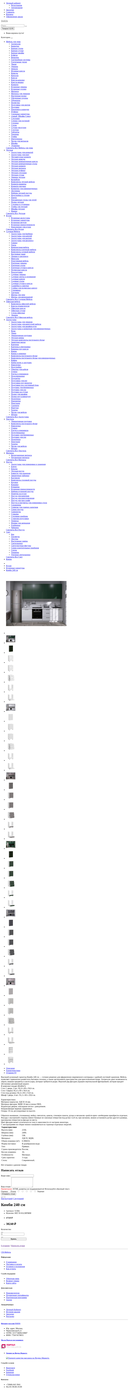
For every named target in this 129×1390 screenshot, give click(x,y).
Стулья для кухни (18, 127)
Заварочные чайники (20, 476)
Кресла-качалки (18, 80)
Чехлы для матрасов (19, 141)
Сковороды (16, 512)
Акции (9, 1300)
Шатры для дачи (18, 295)
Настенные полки (18, 96)
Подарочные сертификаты (17, 1295)
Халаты (14, 410)
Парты (14, 198)
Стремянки (16, 290)
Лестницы (15, 191)
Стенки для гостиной (20, 121)
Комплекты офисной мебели (23, 304)
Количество (6, 1229)
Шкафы (14, 143)
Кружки (14, 482)
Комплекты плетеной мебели (23, 249)
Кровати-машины (18, 184)
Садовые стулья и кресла (21, 283)
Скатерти (15, 405)
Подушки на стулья (19, 392)
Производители (13, 1293)
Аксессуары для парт (20, 155)
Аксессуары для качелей (21, 236)
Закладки (10, 1314)
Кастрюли (15, 478)
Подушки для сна (18, 390)
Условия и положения (15, 1266)
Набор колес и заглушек (21, 363)
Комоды (14, 73)
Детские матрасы (18, 168)
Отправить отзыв (8, 1194)
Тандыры (15, 292)
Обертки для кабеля (19, 369)
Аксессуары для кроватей (22, 152)
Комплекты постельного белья (24, 356)
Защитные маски (18, 342)
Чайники (15, 527)
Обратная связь (12, 1278)
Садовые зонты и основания (23, 277)
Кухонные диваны (19, 87)
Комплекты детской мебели (23, 182)
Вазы (13, 331)
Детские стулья (17, 175)
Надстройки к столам (20, 195)
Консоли (15, 75)
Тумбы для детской (19, 207)
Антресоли (16, 44)
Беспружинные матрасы (21, 455)
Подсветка (15, 378)
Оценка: (4, 1191)
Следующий (18, 1199)
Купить (14, 1239)
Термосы (15, 521)
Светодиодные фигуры (21, 546)
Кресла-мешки (17, 82)
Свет (8, 532)
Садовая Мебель (13, 231)
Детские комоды (18, 159)
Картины (15, 344)
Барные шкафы (17, 53)
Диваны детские (18, 177)
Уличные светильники (20, 555)
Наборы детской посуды (21, 193)
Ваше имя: (5, 1176)
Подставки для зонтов (20, 105)
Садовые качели (18, 279)
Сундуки (15, 130)
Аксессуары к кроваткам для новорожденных (30, 329)
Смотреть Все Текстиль (16, 451)
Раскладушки (17, 272)
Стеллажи (15, 118)
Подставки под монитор (21, 383)
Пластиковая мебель (19, 261)
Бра (12, 534)
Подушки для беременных (22, 387)
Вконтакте (10, 1368)
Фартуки (15, 408)
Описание (10, 1068)
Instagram (10, 1372)
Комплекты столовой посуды (23, 480)
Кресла (14, 78)
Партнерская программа (16, 1297)
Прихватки (16, 401)
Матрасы (15, 91)
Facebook (10, 1370)
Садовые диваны (18, 274)
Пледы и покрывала (19, 374)
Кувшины (15, 487)
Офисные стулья (18, 311)
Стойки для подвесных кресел (24, 288)
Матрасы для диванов (20, 94)
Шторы (14, 414)
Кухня (8, 216)
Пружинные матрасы (20, 457)
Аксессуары (11, 320)
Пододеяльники (18, 376)
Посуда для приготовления (22, 498)
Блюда (14, 466)
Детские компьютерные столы (24, 164)
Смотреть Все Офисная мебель (19, 317)
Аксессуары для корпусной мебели (26, 324)
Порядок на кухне (19, 494)
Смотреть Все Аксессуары (17, 417)
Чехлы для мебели (19, 412)
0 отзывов (5, 1246)
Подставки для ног (19, 381)
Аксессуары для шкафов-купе (24, 326)
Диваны (14, 66)
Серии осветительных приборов (25, 548)
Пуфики (14, 112)
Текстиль (10, 419)
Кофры (14, 360)
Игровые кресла (18, 71)
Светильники (17, 543)
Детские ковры (17, 338)
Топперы (15, 134)
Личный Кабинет (13, 1310)
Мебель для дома (13, 42)
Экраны (14, 315)
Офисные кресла (18, 308)
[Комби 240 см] (36, 633)
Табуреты (15, 132)
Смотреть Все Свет (14, 557)
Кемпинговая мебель (20, 247)
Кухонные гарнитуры (20, 220)
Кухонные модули (19, 222)
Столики (15, 123)
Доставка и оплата (14, 1264)
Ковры (14, 351)
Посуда (9, 462)
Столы (14, 125)
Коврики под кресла (19, 349)
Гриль (13, 245)
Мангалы (15, 259)
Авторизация (16, 8)
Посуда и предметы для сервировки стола (29, 503)
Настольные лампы (19, 541)
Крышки (15, 485)
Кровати (14, 85)
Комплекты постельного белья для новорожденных (33, 358)
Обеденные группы (19, 98)
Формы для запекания (20, 523)
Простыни (15, 403)
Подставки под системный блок (25, 385)
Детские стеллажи (19, 173)
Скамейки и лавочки (20, 286)
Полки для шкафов (19, 394)
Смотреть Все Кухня (15, 229)
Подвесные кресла (19, 270)
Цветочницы (16, 139)
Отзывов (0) (11, 1073)
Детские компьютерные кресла (24, 161)
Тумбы (14, 136)
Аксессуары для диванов (22, 322)
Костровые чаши (18, 254)
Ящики (14, 211)
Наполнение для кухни (21, 227)
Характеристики (13, 1070)
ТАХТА (4, 21)
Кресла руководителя (20, 306)
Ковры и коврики (18, 353)
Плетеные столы (18, 265)
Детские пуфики (18, 170)
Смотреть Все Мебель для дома (19, 148)
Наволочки (16, 365)
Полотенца (16, 399)
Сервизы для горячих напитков (24, 507)
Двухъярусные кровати (21, 157)
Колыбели (15, 179)
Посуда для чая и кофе (20, 500)
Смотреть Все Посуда (15, 530)
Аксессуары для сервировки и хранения (28, 464)
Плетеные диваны (19, 263)
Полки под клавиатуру (21, 396)
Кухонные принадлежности (23, 225)
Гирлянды (15, 537)
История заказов (13, 1312)
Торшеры (15, 552)
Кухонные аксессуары (20, 218)
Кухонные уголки (18, 89)
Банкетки (15, 46)
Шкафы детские (18, 209)
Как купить (11, 1269)
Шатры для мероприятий (22, 297)
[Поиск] (26, 26)
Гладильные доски (19, 62)
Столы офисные (18, 313)
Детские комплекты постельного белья (27, 340)
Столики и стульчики (20, 204)
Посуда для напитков (20, 496)
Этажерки (15, 146)
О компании (11, 1262)
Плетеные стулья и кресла (22, 268)
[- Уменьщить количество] (2, 1232)
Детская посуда (17, 471)
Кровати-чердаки (18, 186)
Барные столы (17, 48)
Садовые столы (17, 281)
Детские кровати (18, 166)
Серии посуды (17, 509)
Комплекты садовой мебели (23, 252)
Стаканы (15, 514)
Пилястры (15, 103)
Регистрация (16, 5)
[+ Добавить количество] (2, 1237)
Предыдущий (7, 1199)
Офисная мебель (13, 301)
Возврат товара (12, 1281)
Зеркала (14, 69)
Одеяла (14, 372)
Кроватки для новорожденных (24, 188)
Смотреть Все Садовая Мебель (19, 299)
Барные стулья (17, 51)
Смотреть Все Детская (15, 213)
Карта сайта (11, 1283)
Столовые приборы (19, 516)
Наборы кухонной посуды (22, 491)
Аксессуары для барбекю (22, 234)
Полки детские (17, 202)
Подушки (15, 107)
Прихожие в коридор (20, 109)
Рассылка (10, 1316)
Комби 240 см (12, 570)
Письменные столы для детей (24, 200)
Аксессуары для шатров (21, 238)
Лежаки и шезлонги (19, 256)
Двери (14, 64)
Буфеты (14, 55)
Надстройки (16, 367)
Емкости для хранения (20, 473)
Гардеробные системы (20, 60)
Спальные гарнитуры (20, 114)
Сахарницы (16, 505)
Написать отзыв (18, 1246)
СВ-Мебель (6, 1252)
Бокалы (14, 469)
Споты (14, 550)
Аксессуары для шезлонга (22, 240)
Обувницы (15, 100)
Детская (9, 150)
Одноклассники (13, 1375)
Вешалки (15, 57)
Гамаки (14, 243)
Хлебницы (15, 525)
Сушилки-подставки (20, 518)
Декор (13, 333)
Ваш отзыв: (6, 1187)
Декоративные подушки (21, 335)
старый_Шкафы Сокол (21, 116)
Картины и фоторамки (20, 347)
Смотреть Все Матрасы (16, 460)
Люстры (14, 539)
